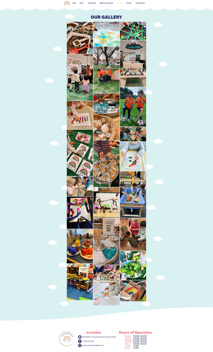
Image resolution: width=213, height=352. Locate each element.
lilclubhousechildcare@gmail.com (93, 345)
